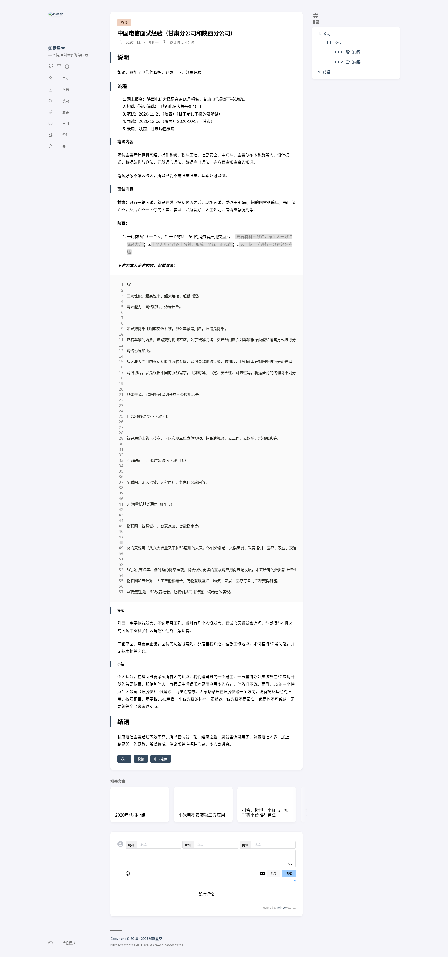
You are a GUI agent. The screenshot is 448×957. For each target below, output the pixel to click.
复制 (288, 286)
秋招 (124, 759)
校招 (141, 759)
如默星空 (56, 48)
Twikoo (281, 907)
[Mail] (59, 67)
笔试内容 (353, 51)
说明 (326, 33)
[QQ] (67, 67)
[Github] (51, 67)
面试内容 (353, 62)
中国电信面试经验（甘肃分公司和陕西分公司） (176, 33)
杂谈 (124, 22)
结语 (326, 72)
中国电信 (160, 759)
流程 (338, 42)
